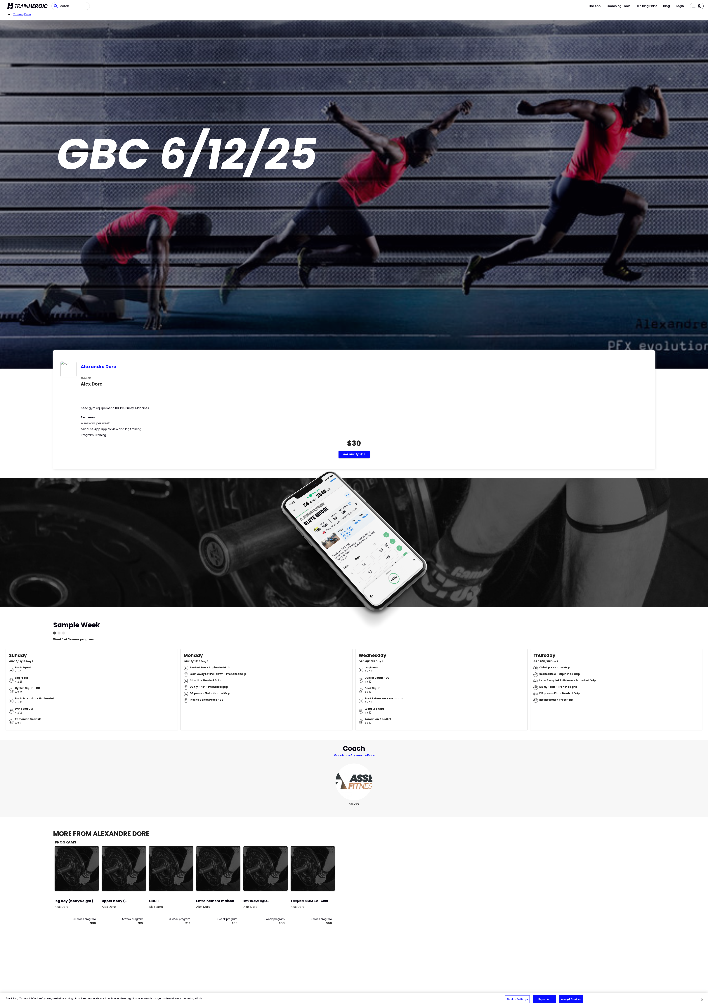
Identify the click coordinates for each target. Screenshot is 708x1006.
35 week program (85, 919)
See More (86, 884)
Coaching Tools (618, 6)
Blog (666, 6)
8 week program (274, 919)
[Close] (702, 999)
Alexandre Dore (98, 367)
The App (594, 6)
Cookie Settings (517, 999)
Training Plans (646, 6)
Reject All (544, 999)
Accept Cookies (571, 999)
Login (680, 6)
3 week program (179, 919)
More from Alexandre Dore (354, 755)
